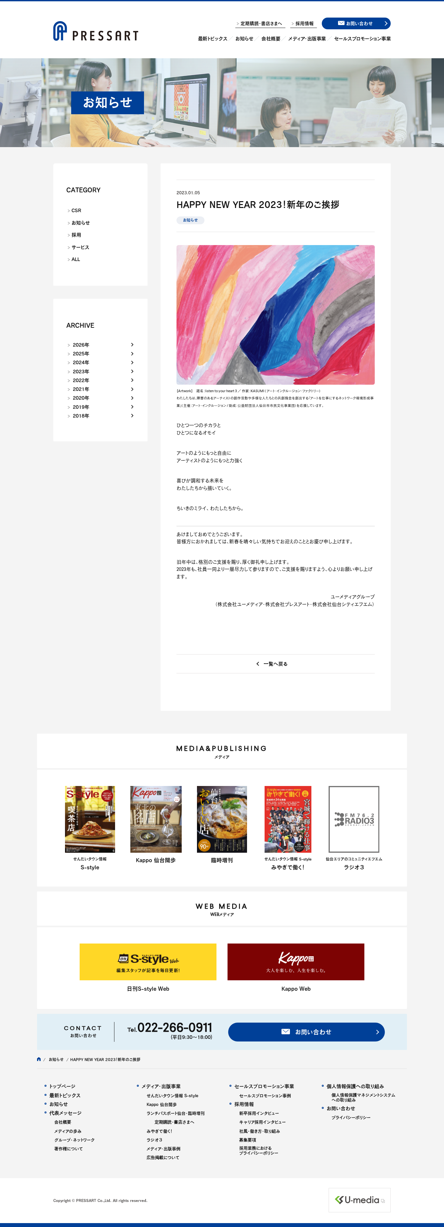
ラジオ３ (154, 1139)
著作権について (68, 1148)
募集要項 (247, 1139)
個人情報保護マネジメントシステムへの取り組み (364, 1097)
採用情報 (304, 23)
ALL (76, 259)
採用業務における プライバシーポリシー (258, 1150)
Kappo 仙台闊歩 (162, 1104)
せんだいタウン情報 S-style (172, 1095)
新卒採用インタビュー (259, 1113)
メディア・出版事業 (307, 38)
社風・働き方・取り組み (259, 1131)
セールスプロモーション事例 (265, 1095)
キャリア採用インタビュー (262, 1122)
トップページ (62, 1086)
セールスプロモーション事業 (362, 38)
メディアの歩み (68, 1131)
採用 (76, 235)
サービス (80, 247)
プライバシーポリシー (351, 1117)
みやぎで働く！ (160, 1131)
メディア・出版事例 (163, 1148)
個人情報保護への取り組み (355, 1086)
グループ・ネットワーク (74, 1139)
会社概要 (270, 38)
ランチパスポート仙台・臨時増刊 (176, 1113)
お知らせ (244, 38)
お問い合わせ (312, 1032)
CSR (76, 210)
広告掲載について (163, 1157)
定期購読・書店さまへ (261, 23)
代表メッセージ (65, 1113)
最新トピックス (213, 38)
